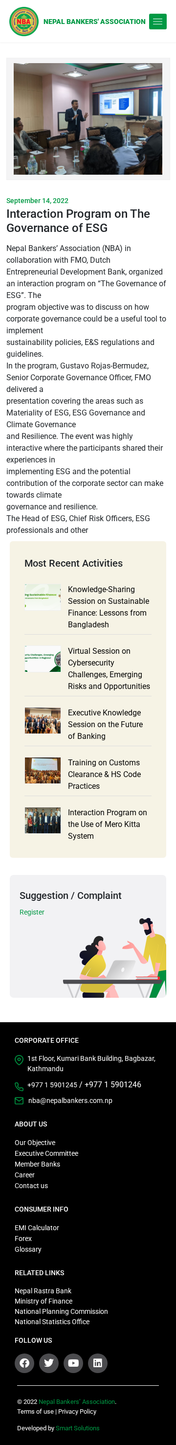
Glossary (28, 1249)
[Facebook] (24, 1363)
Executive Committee (46, 1153)
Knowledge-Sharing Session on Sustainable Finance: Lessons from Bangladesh (108, 607)
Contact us (31, 1186)
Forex (23, 1238)
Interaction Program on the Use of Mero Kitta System (107, 824)
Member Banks (37, 1164)
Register (32, 912)
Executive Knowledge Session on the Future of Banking (105, 724)
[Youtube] (73, 1363)
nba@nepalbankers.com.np (70, 1100)
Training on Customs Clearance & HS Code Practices (104, 774)
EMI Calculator (37, 1228)
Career (25, 1175)
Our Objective (35, 1143)
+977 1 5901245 (52, 1085)
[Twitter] (49, 1363)
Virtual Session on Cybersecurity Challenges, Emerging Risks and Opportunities (109, 668)
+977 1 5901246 (113, 1084)
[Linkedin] (98, 1363)
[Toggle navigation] (158, 21)
